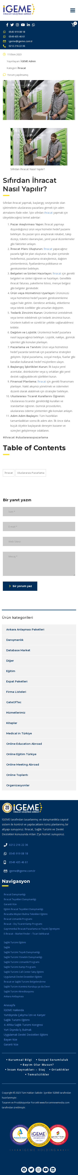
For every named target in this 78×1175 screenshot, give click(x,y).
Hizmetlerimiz (15, 712)
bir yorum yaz (22, 586)
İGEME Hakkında (14, 1010)
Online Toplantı (17, 775)
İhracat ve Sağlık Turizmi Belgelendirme (25, 981)
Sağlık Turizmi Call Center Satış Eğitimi (24, 971)
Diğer (10, 660)
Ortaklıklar (60, 1069)
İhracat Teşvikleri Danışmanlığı (20, 899)
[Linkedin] (53, 1170)
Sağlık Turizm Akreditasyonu (19, 991)
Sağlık (7, 947)
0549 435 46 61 (17, 36)
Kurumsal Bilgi (20, 1059)
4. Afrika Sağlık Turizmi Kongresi (23, 1025)
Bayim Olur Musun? (38, 1064)
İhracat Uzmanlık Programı (18, 919)
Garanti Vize (10, 904)
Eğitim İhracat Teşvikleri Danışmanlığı (23, 909)
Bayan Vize (10, 1039)
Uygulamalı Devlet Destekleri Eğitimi (23, 976)
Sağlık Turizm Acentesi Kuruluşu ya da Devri (27, 986)
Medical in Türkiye (19, 733)
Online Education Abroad (24, 743)
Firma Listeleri (16, 692)
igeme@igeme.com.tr (21, 41)
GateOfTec (13, 702)
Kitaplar (11, 723)
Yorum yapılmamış (17, 74)
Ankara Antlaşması (14, 996)
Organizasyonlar (18, 785)
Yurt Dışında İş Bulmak (17, 1029)
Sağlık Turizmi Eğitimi (15, 942)
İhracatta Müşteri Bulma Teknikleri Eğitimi (26, 914)
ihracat (48, 212)
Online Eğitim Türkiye (21, 754)
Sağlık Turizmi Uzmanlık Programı (21, 962)
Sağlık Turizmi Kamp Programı (20, 967)
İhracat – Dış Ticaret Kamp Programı (23, 923)
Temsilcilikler (38, 1074)
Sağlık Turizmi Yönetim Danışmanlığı (23, 957)
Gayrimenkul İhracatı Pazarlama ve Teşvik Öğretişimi (32, 928)
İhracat (48, 249)
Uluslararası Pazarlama (30, 472)
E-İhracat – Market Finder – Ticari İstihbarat (26, 933)
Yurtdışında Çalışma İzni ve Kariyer (24, 1015)
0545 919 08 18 (17, 31)
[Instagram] (38, 1170)
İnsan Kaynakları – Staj (26, 1069)
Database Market (18, 650)
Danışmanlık (14, 640)
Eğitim (10, 671)
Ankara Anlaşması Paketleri (25, 629)
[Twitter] (31, 1170)
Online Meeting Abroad (22, 764)
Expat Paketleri (16, 681)
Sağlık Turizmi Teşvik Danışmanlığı (22, 952)
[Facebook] (24, 1170)
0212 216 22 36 (17, 46)
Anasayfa (9, 1005)
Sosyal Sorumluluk (53, 1059)
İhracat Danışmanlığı (15, 894)
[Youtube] (46, 1170)
